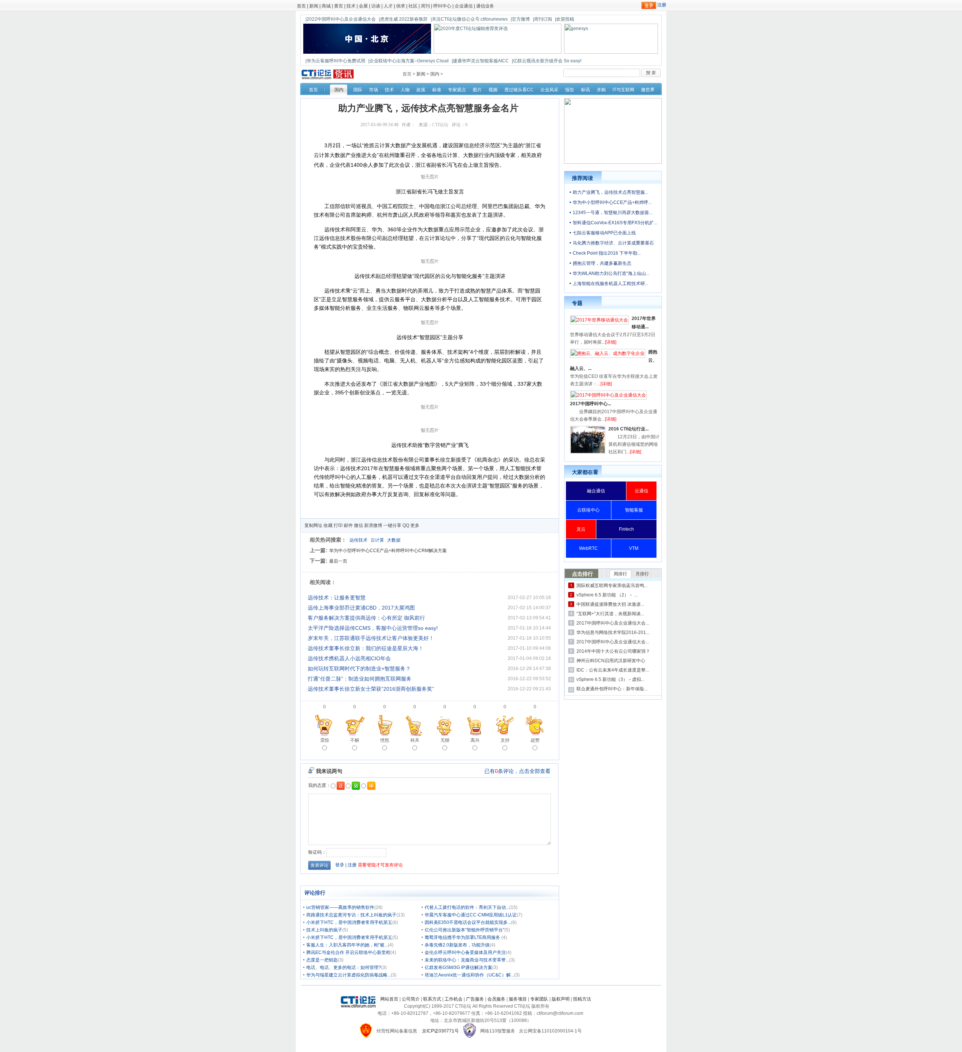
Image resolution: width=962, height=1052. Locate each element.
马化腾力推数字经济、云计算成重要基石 (613, 243)
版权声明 (561, 999)
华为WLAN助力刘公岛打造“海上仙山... (611, 273)
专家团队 (539, 999)
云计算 (377, 540)
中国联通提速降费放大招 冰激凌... (610, 604)
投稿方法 (582, 999)
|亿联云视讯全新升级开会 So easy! (546, 60)
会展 (363, 6)
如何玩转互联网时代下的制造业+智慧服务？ (359, 669)
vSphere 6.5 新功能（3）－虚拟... (610, 679)
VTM (633, 548)
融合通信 (596, 491)
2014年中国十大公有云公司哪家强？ (613, 651)
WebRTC (588, 548)
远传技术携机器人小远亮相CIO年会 (349, 658)
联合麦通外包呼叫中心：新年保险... (611, 688)
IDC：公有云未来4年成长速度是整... (612, 670)
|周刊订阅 (542, 19)
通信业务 (485, 6)
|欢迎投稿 (564, 19)
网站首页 (389, 999)
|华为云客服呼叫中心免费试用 (335, 60)
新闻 (313, 6)
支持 (505, 740)
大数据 (394, 540)
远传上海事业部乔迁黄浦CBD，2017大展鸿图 (361, 608)
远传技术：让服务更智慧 (337, 598)
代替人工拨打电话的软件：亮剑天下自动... (467, 907)
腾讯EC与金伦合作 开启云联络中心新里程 (348, 952)
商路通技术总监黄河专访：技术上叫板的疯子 (351, 915)
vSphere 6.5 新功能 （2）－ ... (607, 595)
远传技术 (358, 540)
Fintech (626, 529)
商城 (326, 6)
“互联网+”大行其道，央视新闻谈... (610, 613)
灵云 (580, 529)
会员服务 (496, 999)
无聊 (444, 740)
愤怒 (384, 740)
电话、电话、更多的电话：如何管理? (343, 967)
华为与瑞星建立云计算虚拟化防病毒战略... (348, 975)
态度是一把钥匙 (322, 960)
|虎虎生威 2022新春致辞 (403, 19)
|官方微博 (520, 19)
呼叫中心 (442, 6)
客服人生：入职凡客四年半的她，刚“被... (347, 945)
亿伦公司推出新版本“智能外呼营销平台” (464, 930)
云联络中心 (588, 510)
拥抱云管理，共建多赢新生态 (602, 263)
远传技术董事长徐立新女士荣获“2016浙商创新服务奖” (371, 689)
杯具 (414, 740)
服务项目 (518, 999)
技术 (350, 6)
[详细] (610, 342)
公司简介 (411, 999)
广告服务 (475, 999)
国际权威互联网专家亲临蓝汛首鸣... (611, 585)
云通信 (641, 491)
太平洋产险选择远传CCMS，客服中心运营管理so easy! (373, 628)
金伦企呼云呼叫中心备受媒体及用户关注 (465, 952)
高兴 (474, 740)
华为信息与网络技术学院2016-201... (612, 632)
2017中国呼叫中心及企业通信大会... (612, 623)
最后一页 (338, 561)
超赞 (535, 740)
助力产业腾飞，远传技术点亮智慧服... (610, 192)
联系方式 (432, 999)
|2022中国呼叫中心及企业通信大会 (341, 19)
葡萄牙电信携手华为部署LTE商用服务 (463, 937)
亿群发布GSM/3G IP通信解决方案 (458, 967)
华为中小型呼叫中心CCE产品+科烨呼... (612, 202)
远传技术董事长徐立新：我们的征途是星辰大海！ (366, 648)
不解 (354, 740)
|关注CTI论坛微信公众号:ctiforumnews (469, 19)
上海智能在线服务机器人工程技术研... (610, 283)
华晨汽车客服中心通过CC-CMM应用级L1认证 (471, 915)
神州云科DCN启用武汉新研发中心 (610, 660)
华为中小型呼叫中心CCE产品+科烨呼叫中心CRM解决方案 (388, 550)
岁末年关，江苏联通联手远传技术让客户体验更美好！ (371, 638)
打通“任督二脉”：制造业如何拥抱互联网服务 (359, 679)
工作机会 (454, 999)
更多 (414, 525)
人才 (388, 6)
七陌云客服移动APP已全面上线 (604, 232)
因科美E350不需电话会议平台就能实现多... (468, 922)
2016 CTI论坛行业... (628, 429)
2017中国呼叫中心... (590, 403)
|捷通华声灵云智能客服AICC (480, 60)
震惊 (324, 740)
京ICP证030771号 (440, 1031)
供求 (400, 6)
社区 (412, 6)
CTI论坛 (440, 124)
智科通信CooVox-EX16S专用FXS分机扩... (615, 222)
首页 (301, 6)
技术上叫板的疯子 (324, 930)
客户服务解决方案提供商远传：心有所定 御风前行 (366, 618)
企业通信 (464, 6)
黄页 (338, 6)
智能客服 (634, 510)
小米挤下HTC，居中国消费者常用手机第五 (349, 922)
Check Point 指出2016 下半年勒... (607, 253)
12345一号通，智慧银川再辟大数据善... (612, 212)
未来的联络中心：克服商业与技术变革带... (467, 960)
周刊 (425, 6)
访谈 (375, 6)
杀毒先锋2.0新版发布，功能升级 (457, 945)
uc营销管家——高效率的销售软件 (340, 907)
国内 (434, 74)
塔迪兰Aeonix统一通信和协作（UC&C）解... (469, 975)
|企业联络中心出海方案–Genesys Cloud (408, 60)
